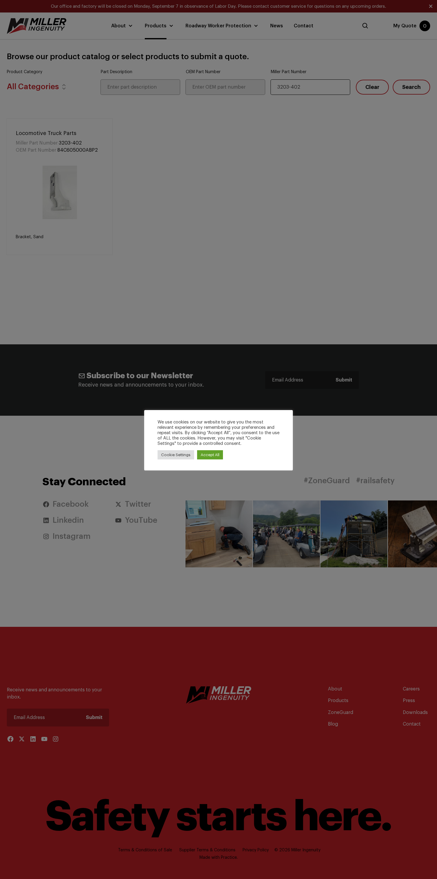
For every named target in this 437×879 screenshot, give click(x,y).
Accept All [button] (210, 455)
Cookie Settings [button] (176, 455)
